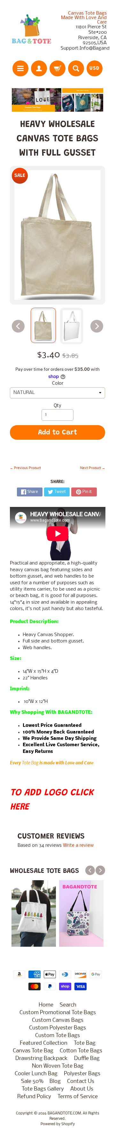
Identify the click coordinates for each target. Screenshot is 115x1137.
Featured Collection (43, 1043)
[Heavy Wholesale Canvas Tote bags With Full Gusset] (43, 325)
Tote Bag (30, 763)
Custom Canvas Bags (57, 1020)
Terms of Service (77, 1097)
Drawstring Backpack (41, 1059)
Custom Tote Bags (57, 1036)
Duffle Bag (87, 1059)
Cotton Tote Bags (81, 1051)
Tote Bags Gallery (43, 1089)
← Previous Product (25, 468)
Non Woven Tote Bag (57, 1066)
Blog (55, 1081)
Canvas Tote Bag (33, 1051)
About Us (81, 1089)
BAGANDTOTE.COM (64, 1113)
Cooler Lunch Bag (36, 1074)
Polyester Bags (82, 1074)
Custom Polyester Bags (57, 1028)
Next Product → (92, 468)
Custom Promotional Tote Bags (57, 1013)
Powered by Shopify (58, 1124)
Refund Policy (34, 1097)
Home (46, 1005)
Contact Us (80, 1081)
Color (57, 383)
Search (68, 1005)
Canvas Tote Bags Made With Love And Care (84, 18)
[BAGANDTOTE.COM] (31, 31)
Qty (57, 406)
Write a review (78, 845)
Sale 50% (32, 1081)
